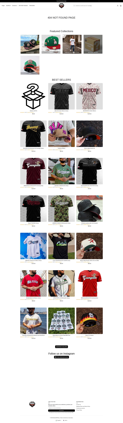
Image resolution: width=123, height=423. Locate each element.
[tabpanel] (61, 215)
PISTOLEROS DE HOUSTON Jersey (89, 185)
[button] (120, 5)
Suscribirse (61, 410)
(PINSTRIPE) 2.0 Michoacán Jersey (61, 298)
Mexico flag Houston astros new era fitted (89, 260)
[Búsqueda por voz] (91, 6)
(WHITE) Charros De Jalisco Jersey (33, 260)
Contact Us (78, 404)
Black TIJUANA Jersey (33, 223)
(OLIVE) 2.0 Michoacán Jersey (61, 185)
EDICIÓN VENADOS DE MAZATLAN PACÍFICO (33, 335)
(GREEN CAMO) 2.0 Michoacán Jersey (61, 223)
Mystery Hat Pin (33, 110)
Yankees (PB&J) (61, 148)
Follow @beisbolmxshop (62, 357)
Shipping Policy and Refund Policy (83, 406)
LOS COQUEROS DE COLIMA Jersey (61, 260)
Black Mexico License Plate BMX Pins (61, 335)
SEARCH (8, 5)
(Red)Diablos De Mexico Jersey (33, 298)
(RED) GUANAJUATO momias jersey (89, 298)
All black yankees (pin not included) (89, 223)
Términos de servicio (80, 408)
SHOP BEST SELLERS (61, 346)
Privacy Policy (79, 410)
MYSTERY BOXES (23, 5)
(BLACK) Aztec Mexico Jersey (61, 110)
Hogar (3, 5)
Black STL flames (89, 335)
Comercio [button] (14, 5)
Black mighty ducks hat (89, 148)
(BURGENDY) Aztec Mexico (89, 110)
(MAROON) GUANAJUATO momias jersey (33, 185)
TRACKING (32, 5)
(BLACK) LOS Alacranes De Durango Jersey (33, 148)
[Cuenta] (117, 5)
